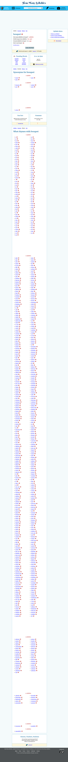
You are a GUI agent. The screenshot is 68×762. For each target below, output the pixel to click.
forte (16, 379)
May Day (17, 457)
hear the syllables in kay (18, 183)
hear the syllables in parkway (20, 496)
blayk (16, 142)
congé (32, 324)
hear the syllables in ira (33, 424)
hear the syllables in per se (19, 505)
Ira (31, 424)
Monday (17, 468)
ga (31, 170)
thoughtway (18, 586)
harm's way (33, 407)
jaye (16, 181)
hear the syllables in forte (18, 380)
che (16, 150)
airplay (32, 261)
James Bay (17, 429)
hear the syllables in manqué (20, 452)
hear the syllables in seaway (19, 550)
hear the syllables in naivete (19, 701)
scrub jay (33, 547)
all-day (17, 265)
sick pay (33, 557)
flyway (32, 370)
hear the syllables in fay (33, 163)
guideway (33, 402)
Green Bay (33, 400)
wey (32, 229)
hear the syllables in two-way (20, 599)
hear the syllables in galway (35, 391)
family (16, 64)
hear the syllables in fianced (19, 363)
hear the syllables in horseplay (21, 419)
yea (32, 233)
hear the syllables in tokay (35, 590)
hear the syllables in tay (18, 224)
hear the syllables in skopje (35, 559)
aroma (16, 110)
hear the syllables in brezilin (35, 641)
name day (17, 472)
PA (31, 196)
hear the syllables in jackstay (35, 428)
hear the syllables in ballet (34, 278)
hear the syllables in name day (20, 472)
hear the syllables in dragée (19, 352)
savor (32, 86)
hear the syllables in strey (34, 220)
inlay (32, 422)
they (32, 223)
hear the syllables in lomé (19, 441)
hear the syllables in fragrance (20, 85)
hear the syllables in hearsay (20, 411)
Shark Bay (33, 551)
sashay (16, 544)
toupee (32, 594)
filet (16, 365)
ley (31, 187)
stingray (33, 575)
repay (32, 527)
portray (33, 514)
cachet (32, 307)
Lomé (16, 440)
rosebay (17, 536)
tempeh (33, 584)
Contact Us (34, 51)
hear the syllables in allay (34, 265)
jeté (16, 431)
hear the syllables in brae (18, 144)
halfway (17, 405)
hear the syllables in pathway (20, 502)
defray (32, 339)
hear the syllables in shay (34, 213)
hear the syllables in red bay (19, 526)
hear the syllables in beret (18, 286)
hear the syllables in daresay (20, 337)
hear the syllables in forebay (20, 376)
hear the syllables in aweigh (35, 276)
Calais (16, 644)
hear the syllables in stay (34, 218)
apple (16, 61)
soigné (16, 564)
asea (32, 271)
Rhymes (23, 30)
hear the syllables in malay (35, 446)
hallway (33, 405)
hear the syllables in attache (19, 641)
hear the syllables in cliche (34, 323)
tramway (33, 595)
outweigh (17, 492)
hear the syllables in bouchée (20, 297)
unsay (16, 601)
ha (31, 174)
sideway (17, 558)
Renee (16, 527)
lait (16, 185)
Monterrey (17, 663)
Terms (24, 750)
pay (32, 198)
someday (17, 566)
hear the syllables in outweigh (20, 492)
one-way (17, 486)
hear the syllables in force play (36, 374)
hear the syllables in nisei (18, 476)
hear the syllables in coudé (34, 328)
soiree (32, 564)
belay (32, 282)
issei (32, 426)
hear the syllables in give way (36, 396)
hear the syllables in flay (33, 167)
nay (32, 192)
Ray (16, 209)
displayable (18, 699)
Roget (16, 533)
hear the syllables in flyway (35, 371)
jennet (32, 429)
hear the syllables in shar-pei (20, 551)
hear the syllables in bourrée (20, 300)
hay (16, 175)
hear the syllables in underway (36, 671)
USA (16, 672)
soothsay (17, 568)
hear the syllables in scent (34, 78)
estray (16, 359)
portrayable (18, 703)
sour (24, 61)
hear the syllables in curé (34, 334)
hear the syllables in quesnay (36, 520)
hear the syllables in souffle (19, 570)
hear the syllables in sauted (35, 546)
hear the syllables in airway (19, 264)
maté (32, 455)
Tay (16, 223)
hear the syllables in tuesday (20, 598)
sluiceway (33, 562)
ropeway (17, 534)
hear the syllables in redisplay (20, 667)
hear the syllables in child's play (21, 321)
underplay (17, 670)
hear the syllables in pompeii (20, 514)
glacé (16, 398)
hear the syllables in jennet (35, 430)
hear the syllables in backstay (20, 278)
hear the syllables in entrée (35, 356)
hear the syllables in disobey (20, 650)
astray (16, 274)
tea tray (17, 584)
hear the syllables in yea (33, 233)
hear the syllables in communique (22, 647)
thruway (33, 586)
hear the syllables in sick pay (35, 557)
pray (32, 203)
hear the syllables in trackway (20, 596)
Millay (32, 462)
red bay (17, 525)
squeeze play (18, 573)
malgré (17, 448)
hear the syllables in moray (19, 470)
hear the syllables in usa (18, 672)
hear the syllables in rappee (35, 524)
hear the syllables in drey (34, 161)
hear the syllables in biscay (19, 291)
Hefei (16, 413)
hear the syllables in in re (18, 422)
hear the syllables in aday (18, 260)
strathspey (33, 577)
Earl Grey (33, 354)
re (31, 209)
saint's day (33, 540)
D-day (32, 335)
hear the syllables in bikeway (20, 289)
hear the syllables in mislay (35, 465)
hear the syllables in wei (33, 227)
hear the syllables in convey (19, 326)
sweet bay (17, 582)
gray (32, 172)
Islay (16, 426)
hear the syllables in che (18, 150)
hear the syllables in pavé (34, 502)
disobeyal (33, 697)
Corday (32, 326)
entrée (32, 355)
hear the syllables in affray (34, 260)
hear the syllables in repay (34, 527)
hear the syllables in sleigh (19, 216)
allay (32, 265)
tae (32, 222)
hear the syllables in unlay (34, 599)
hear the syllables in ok (17, 481)
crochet (17, 331)
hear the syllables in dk (33, 159)
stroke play (17, 579)
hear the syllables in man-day (36, 448)
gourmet (17, 400)
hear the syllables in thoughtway (22, 586)
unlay (32, 599)
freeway (33, 387)
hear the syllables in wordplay (20, 614)
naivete (17, 701)
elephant (16, 60)
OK (31, 479)
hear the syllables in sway (18, 222)
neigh (16, 194)
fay (32, 163)
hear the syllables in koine (19, 435)
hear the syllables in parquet (20, 498)
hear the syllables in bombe (35, 143)
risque (16, 531)
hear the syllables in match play (21, 455)
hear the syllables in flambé (19, 369)
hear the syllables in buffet (35, 304)
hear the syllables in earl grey (36, 354)
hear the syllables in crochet (19, 332)
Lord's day (33, 440)
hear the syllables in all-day (19, 265)
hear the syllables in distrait (19, 345)
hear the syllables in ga (33, 170)
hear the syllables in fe (33, 165)
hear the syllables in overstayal (37, 701)
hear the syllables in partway (35, 498)
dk (31, 159)
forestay (17, 378)
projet (32, 516)
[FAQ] (38, 123)
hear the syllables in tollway (19, 592)
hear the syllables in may (18, 191)
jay (31, 179)
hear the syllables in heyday (19, 415)
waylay (17, 608)
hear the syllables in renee (19, 527)
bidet (32, 287)
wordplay (17, 614)
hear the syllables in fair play (20, 361)
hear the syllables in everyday (20, 652)
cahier (32, 311)
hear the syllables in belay (34, 282)
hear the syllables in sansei (35, 542)
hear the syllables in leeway (19, 439)
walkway (33, 606)
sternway (17, 575)
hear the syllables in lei (17, 187)
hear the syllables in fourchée (36, 383)
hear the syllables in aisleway (20, 639)
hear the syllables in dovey (19, 350)
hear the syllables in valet (18, 603)
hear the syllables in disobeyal (36, 697)
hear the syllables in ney (33, 194)
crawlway (33, 330)
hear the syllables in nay (33, 192)
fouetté (33, 379)
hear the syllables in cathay (19, 315)
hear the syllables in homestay (21, 658)
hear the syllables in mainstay (36, 444)
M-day (32, 442)
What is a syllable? (55, 33)
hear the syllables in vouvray (20, 607)
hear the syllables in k (32, 181)
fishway (33, 367)
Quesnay (33, 520)
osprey (32, 486)
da (15, 153)
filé (32, 363)
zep (16, 235)
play (16, 203)
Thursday (17, 588)
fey (16, 166)
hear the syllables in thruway (36, 586)
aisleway (17, 639)
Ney (32, 194)
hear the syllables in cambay (35, 313)
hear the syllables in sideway (20, 559)
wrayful (17, 616)
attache (17, 641)
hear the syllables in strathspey (37, 577)
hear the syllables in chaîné (19, 317)
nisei (16, 475)
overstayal (33, 701)
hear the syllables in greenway (20, 402)
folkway (17, 372)
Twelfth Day (34, 597)
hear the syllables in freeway (35, 387)
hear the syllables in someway (36, 566)
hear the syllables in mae (34, 189)
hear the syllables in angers (35, 267)
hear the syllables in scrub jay (36, 548)
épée (16, 357)
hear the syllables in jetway (35, 431)
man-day (33, 448)
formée (32, 378)
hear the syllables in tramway (36, 596)
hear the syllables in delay (18, 341)
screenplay (17, 547)
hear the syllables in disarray (35, 648)
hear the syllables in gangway (36, 393)
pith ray (17, 510)
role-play (33, 533)
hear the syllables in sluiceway (36, 562)
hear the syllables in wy (33, 616)
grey (16, 174)
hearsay (17, 411)
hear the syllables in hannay (20, 407)
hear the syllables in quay (34, 207)
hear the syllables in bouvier (20, 302)
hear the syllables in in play (35, 420)
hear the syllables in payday (19, 503)
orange (23, 60)
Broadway (17, 304)
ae (31, 137)
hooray (32, 416)
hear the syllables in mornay (35, 470)
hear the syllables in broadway (21, 304)
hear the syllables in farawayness (37, 699)
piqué (16, 509)
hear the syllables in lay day (35, 437)
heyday (17, 415)
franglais (33, 385)
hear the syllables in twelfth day (37, 598)
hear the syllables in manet (35, 450)
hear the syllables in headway (36, 409)
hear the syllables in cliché (19, 323)
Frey (32, 168)
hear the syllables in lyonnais (20, 661)
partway (33, 498)
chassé (32, 319)
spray (16, 79)
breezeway (33, 302)
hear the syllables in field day (20, 656)
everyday (17, 652)
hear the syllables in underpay (36, 669)
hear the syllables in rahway (35, 522)
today (16, 590)
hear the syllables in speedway (21, 572)
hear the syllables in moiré (34, 467)
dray (16, 161)
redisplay (17, 666)
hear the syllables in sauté (18, 546)
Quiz (26, 30)
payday (17, 503)
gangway (33, 392)
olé (16, 485)
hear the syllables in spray (18, 80)
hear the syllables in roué (18, 538)
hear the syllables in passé (19, 500)
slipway (17, 562)
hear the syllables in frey (34, 168)
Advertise (33, 750)
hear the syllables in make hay (20, 446)
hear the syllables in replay (19, 529)
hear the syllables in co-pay (19, 324)
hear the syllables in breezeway (37, 302)
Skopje (32, 558)
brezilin (33, 641)
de (31, 157)
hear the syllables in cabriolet (20, 695)
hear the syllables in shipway (36, 553)
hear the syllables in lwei (18, 189)
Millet (16, 464)
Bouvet (32, 300)
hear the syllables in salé (18, 542)
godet (32, 398)
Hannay (17, 407)
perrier (32, 665)
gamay (16, 392)
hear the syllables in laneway (36, 659)
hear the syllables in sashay (19, 544)
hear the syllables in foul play (20, 382)
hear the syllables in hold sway (21, 417)
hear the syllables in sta (17, 218)
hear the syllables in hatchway (20, 409)
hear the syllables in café (18, 310)
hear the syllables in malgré (19, 448)
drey (32, 161)
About (16, 750)
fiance (32, 654)
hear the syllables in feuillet (20, 654)
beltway (17, 283)
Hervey (32, 413)
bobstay (33, 293)
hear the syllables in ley (33, 187)
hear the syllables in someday (20, 566)
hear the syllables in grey (18, 174)
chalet (32, 317)
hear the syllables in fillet (34, 365)
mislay (32, 464)
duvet (16, 354)
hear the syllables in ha (33, 174)
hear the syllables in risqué (35, 529)
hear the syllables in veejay (35, 603)
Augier (32, 274)
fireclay (17, 367)
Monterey (33, 661)
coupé (16, 330)
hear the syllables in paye (18, 200)
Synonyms (19, 30)
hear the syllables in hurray (19, 420)
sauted (32, 546)
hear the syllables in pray (34, 203)
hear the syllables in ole (17, 196)
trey (32, 225)
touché (17, 594)
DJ (31, 344)
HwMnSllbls (34, 3)
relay (32, 525)
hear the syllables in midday (19, 461)
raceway (17, 522)
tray (16, 225)
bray (32, 144)
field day (17, 655)
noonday (33, 475)
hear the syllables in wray (34, 231)
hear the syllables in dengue (35, 341)
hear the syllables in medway (20, 459)
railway (17, 523)
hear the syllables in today (19, 590)
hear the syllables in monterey (36, 661)
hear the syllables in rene (18, 211)
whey (16, 231)
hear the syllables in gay (18, 172)
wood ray (33, 612)
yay (16, 233)
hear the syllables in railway (19, 524)
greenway (17, 402)
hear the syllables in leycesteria (21, 726)
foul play (17, 381)
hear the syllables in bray (34, 144)
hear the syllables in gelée (34, 395)
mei (32, 190)
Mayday (33, 457)
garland (33, 85)
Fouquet (33, 381)
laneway (33, 659)
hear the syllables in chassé (35, 319)
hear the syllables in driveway (36, 352)
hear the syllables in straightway (22, 577)
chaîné (16, 317)
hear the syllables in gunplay (20, 404)
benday (32, 283)
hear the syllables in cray (18, 152)
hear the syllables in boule (19, 299)
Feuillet (17, 654)
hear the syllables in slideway (36, 561)
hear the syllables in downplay (36, 350)
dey (16, 159)
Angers (32, 267)
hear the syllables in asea (34, 271)
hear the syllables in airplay (35, 262)
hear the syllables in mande (19, 450)
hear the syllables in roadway (36, 531)
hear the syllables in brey (34, 146)
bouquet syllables (22, 34)
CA (16, 307)
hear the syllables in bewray (19, 287)
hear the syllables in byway (35, 306)
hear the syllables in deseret (19, 648)
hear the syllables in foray (18, 374)
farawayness (34, 699)
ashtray (17, 272)
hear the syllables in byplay (19, 306)
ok (15, 481)
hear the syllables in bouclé (35, 297)
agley (16, 261)
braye (16, 146)
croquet (33, 331)
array (16, 271)
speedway (17, 571)
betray (32, 285)
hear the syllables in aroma (19, 110)
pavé (32, 501)
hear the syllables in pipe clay (36, 507)
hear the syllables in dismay (19, 343)
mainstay (33, 444)
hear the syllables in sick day (20, 557)
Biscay (16, 291)
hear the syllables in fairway (35, 361)
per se (16, 505)
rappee (32, 523)
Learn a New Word (30, 47)
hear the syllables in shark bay (36, 551)
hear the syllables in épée (18, 358)
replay (16, 529)
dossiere (33, 348)
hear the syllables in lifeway (35, 439)
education (24, 64)
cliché (16, 322)
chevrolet (33, 644)
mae (32, 188)
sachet (16, 540)
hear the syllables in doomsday (37, 347)
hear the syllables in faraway (35, 652)
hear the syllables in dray (18, 161)
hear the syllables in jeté (18, 431)
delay (16, 341)
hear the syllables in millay (35, 463)
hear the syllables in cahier (35, 311)
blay (32, 140)
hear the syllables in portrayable (21, 703)
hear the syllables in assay (34, 273)
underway (33, 670)
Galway (32, 391)
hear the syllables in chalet (35, 317)
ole (16, 196)
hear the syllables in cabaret (19, 643)
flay (32, 166)
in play (32, 420)
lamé (16, 437)
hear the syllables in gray (34, 172)
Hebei (32, 411)
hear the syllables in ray (18, 209)
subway (33, 579)
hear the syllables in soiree (35, 564)
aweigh (32, 276)
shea (16, 214)
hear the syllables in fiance (34, 654)
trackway (17, 595)
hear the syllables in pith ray (20, 511)
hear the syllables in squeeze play (22, 574)
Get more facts (20, 123)
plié (32, 510)
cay (32, 148)
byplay (16, 306)
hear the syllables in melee (35, 459)
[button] (41, 8)
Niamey (33, 474)
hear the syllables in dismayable (21, 697)
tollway (17, 592)
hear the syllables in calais (19, 645)
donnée (17, 346)
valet (16, 603)
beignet (17, 282)
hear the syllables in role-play (36, 533)
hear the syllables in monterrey (21, 663)
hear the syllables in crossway (20, 334)
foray (16, 374)
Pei (32, 199)
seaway (17, 549)
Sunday (17, 581)
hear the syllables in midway (20, 463)
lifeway (33, 438)
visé (32, 605)
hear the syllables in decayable (36, 695)
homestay (17, 657)
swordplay (33, 582)
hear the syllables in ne (17, 474)
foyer (16, 385)
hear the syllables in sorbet (35, 568)
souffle (17, 570)
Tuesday (17, 597)
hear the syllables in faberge (35, 359)
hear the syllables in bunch (19, 78)
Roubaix (33, 536)
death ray (33, 646)
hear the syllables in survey (35, 581)
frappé (16, 387)
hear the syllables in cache (19, 148)
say (32, 211)
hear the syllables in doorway (20, 348)
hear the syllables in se (17, 213)
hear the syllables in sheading (20, 553)
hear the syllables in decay (34, 337)
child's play (18, 320)
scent (32, 77)
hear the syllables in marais (35, 452)
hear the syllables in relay (34, 526)
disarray (33, 648)
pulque (17, 518)
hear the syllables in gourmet (20, 400)
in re (16, 422)
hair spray (33, 403)
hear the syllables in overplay (36, 663)
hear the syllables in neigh (19, 194)
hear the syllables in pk (17, 202)
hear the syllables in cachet (35, 308)
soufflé (32, 570)
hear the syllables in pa (33, 196)
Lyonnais (17, 661)
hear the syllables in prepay (19, 516)
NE (16, 474)
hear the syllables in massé (35, 454)
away (16, 276)
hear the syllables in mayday (35, 457)
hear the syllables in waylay (19, 609)
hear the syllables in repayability (22, 731)
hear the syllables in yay (18, 233)
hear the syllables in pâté (34, 500)
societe (17, 668)
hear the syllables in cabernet (36, 643)
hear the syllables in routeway (36, 667)
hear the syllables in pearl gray (36, 503)
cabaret (17, 642)
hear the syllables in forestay (20, 378)
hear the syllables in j (16, 179)
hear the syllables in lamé (18, 437)
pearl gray (33, 503)
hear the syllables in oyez (34, 492)
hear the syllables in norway (20, 478)
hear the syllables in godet (34, 398)
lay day (32, 437)
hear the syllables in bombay (20, 295)
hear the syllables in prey (18, 205)
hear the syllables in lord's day (37, 441)
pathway (17, 501)
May (16, 190)
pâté (32, 499)
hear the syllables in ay (17, 139)
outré (16, 490)
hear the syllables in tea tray (19, 585)
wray (32, 231)
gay (16, 172)
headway (33, 409)
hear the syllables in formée (35, 378)
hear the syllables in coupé (19, 330)
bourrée (17, 300)
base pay (17, 280)
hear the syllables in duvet (19, 354)
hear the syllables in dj (33, 345)
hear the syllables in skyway (19, 561)
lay (31, 185)
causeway (33, 315)
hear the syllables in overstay (20, 665)
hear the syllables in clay (34, 150)
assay (32, 272)
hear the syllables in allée (18, 267)
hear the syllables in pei (33, 200)
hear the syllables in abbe (34, 258)
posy (16, 86)
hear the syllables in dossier (35, 650)
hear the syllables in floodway (20, 371)
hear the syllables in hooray (35, 417)
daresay (17, 337)
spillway (33, 571)
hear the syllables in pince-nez (21, 507)
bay (32, 139)
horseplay (17, 418)
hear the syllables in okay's (19, 483)
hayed (16, 177)
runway (33, 538)
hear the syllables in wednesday (37, 609)
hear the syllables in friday (19, 389)
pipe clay (33, 507)
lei (16, 187)
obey (16, 479)
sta (16, 218)
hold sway (17, 416)
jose (16, 433)
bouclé (32, 296)
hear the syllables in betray (35, 286)
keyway (33, 433)
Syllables (15, 68)
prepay (17, 516)
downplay (33, 350)
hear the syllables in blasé (18, 293)
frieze (16, 170)
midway (33, 461)
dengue (33, 341)
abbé (16, 258)
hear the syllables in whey (18, 231)
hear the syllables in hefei (19, 413)
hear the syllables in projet (34, 516)
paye (16, 199)
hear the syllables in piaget (35, 505)
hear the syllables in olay (34, 483)
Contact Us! (30, 744)
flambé (17, 368)
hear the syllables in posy (18, 87)
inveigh (17, 424)
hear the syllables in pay (33, 198)
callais (16, 313)
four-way (17, 383)
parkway (17, 496)
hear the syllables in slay (34, 215)
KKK (16, 659)
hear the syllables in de (33, 157)
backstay (17, 278)
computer (24, 62)
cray (16, 151)
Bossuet (33, 295)
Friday (16, 389)
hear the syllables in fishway (35, 367)
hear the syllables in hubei (35, 419)
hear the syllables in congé (34, 324)
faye (16, 164)
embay (16, 355)
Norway (17, 477)
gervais (17, 396)
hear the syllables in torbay (35, 592)
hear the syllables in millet (19, 465)
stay (32, 218)
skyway (17, 560)
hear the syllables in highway (36, 415)
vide (16, 605)
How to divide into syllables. (57, 37)
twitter (63, 752)
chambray (17, 319)
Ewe (16, 163)
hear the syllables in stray (18, 220)
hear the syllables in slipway (20, 562)
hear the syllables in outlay (35, 489)
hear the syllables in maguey (20, 444)
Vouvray (17, 606)
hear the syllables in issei (34, 426)
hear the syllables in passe (19, 198)
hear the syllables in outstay (35, 491)
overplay (33, 663)
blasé (16, 293)
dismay (17, 343)
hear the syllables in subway (35, 579)
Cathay (17, 315)
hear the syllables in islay (18, 426)
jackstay (33, 427)
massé (32, 453)
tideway (33, 588)
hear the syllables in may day (20, 457)
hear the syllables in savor (34, 87)
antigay (33, 639)
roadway (33, 531)
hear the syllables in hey (33, 178)
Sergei (32, 549)
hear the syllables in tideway (35, 588)
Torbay (32, 592)
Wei (32, 227)
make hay (17, 446)
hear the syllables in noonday (36, 476)
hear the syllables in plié (33, 511)
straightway (18, 577)
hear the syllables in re (33, 209)
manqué (17, 451)
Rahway (33, 522)
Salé (16, 542)
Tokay (32, 590)
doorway (17, 348)
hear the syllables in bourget (35, 299)
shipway (33, 553)
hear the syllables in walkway (36, 607)
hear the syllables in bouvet (35, 300)
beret (16, 285)
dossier (32, 650)
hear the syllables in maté (34, 455)
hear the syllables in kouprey (35, 435)
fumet (32, 389)
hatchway (17, 409)
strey (32, 220)
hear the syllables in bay (33, 139)
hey (32, 177)
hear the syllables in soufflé (35, 570)
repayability (18, 731)
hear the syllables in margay (19, 454)
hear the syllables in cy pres (19, 335)
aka (32, 263)
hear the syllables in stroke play (21, 579)
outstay (33, 490)
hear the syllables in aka (33, 264)
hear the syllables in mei (33, 191)
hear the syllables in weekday (20, 610)
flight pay (33, 368)
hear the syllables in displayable (21, 699)
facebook (61, 752)
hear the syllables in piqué (19, 509)
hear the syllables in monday (20, 468)
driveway (33, 352)
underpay (33, 668)
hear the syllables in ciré (33, 321)
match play (17, 455)
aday (16, 259)
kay (16, 183)
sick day (17, 557)
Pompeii (17, 514)
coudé (32, 328)
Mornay (33, 470)
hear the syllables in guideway (36, 402)
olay (32, 483)
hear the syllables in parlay (35, 496)
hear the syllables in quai (34, 205)
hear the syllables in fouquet (36, 382)
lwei (16, 188)
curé (32, 333)
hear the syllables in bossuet (35, 295)
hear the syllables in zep (18, 235)
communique (18, 646)
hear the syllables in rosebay (20, 537)
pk (15, 201)
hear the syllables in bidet (34, 287)
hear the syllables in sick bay (35, 555)
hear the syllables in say (33, 211)
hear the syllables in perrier (35, 665)
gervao (32, 655)
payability (33, 726)
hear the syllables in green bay (36, 400)
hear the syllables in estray (19, 359)
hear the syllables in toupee (35, 594)
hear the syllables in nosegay (36, 478)
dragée (17, 352)
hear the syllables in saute (34, 544)
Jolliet (32, 657)
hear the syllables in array (18, 271)
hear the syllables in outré (18, 491)
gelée (32, 394)
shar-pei (17, 551)
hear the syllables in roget (19, 533)
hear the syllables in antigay (35, 639)
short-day (17, 555)
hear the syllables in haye (34, 176)
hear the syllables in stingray (36, 575)
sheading (17, 553)
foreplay (33, 376)
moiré (32, 466)
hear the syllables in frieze (19, 170)
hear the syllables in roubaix (36, 537)
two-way (17, 599)
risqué (32, 529)
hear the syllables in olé (17, 485)
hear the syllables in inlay (34, 422)
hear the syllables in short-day (21, 555)
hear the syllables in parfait (35, 494)
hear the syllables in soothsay (20, 568)
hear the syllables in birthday (36, 289)
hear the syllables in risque (19, 531)
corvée (16, 328)
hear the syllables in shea (18, 215)
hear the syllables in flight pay (36, 369)
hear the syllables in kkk (18, 659)
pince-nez (17, 507)
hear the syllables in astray (19, 275)
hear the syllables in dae (18, 155)
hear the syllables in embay (19, 356)
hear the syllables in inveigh (19, 424)
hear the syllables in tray (18, 226)
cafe (32, 309)
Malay (32, 446)
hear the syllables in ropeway (20, 535)
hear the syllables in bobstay (35, 293)
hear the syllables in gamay (19, 393)
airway (16, 263)
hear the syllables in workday (36, 614)
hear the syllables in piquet (35, 509)
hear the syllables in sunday (19, 581)
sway (16, 222)
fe (31, 164)
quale (16, 207)
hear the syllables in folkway (20, 372)
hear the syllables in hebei (34, 411)
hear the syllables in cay (33, 148)
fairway (33, 361)
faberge (33, 359)
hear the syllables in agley (18, 262)
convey (17, 326)
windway (17, 612)
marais (32, 451)
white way (33, 610)
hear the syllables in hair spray (36, 404)
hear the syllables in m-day (35, 443)
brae (16, 144)
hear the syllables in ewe (18, 163)
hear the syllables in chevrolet (36, 645)
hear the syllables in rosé (34, 535)
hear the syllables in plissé (19, 513)
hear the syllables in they (34, 224)
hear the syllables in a (17, 137)
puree (32, 518)
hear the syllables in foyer (18, 385)
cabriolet (17, 695)
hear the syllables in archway (36, 269)
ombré (32, 485)
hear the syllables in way (18, 227)
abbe (32, 258)
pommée (33, 512)
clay (32, 150)
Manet (32, 450)
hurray (16, 420)
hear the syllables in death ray (36, 647)
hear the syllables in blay (34, 141)
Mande (17, 450)
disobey (17, 650)
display (32, 343)
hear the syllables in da (17, 154)
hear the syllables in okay (34, 481)
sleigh (16, 216)
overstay (17, 665)
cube (32, 151)
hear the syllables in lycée (18, 443)
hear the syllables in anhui (19, 269)
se (15, 212)
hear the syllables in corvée (19, 328)
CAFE (16, 311)
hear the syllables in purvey (19, 520)
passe (16, 198)
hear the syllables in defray (35, 339)
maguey (17, 444)
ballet (32, 278)
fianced (17, 363)
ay (15, 139)
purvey (17, 520)
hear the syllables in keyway (35, 433)
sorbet (32, 568)
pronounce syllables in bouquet (23, 43)
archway (33, 269)
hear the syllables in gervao (35, 656)
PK (31, 201)
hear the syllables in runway (35, 538)
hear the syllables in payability (36, 726)
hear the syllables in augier (35, 275)
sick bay (33, 555)
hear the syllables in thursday (20, 588)
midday (17, 461)
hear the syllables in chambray (21, 319)
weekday (17, 610)
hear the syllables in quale (19, 207)
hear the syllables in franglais (36, 385)
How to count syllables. (56, 35)
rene (16, 211)
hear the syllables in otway (19, 489)
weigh (16, 229)
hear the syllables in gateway (20, 395)
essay (32, 357)
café (16, 309)
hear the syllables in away (18, 276)
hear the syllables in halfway (20, 406)
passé (16, 499)
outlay (32, 488)
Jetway (32, 431)
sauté (16, 546)
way (16, 227)
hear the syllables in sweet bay (21, 583)
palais (16, 494)
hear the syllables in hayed (19, 178)
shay (32, 212)
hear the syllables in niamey (35, 474)
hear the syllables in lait (18, 185)
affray (32, 259)
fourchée (33, 383)
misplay (17, 466)
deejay (16, 339)
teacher (24, 58)
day (16, 157)
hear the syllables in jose (18, 433)
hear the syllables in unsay (19, 601)
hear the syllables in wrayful (20, 616)
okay (32, 481)
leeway (17, 438)
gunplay (17, 403)
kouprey (33, 435)
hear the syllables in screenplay (21, 548)
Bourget (33, 298)
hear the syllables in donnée (19, 347)
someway (33, 566)
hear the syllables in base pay (20, 280)
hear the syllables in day (18, 157)
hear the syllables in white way (36, 610)
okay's (16, 483)
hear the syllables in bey (18, 141)
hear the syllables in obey (18, 479)
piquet (32, 509)
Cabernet (33, 642)
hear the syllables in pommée (36, 513)
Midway (17, 462)
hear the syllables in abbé (18, 258)
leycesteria (17, 726)
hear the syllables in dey (18, 159)
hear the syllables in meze (18, 192)
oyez (32, 492)
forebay (17, 376)
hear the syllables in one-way (20, 487)
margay (17, 453)
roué (16, 538)
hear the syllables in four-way (20, 383)
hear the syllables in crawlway (36, 330)
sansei (32, 542)
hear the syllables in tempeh (35, 585)
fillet (32, 365)
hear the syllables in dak (33, 155)
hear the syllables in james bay (21, 430)
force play (33, 374)
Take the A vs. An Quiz (39, 64)
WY (32, 616)
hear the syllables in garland (35, 85)
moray (16, 470)
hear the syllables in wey (34, 229)
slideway (33, 560)
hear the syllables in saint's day (37, 540)
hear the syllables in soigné (19, 564)
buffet (32, 304)
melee (32, 459)
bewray (17, 287)
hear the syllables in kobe (34, 183)
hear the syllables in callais (19, 313)
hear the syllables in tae (33, 222)
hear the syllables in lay (33, 185)
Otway (16, 488)
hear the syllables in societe (19, 669)
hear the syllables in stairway (36, 574)
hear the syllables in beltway (20, 284)
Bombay (17, 295)
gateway (17, 394)
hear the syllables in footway (36, 372)
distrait (17, 344)
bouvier (17, 302)
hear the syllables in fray (18, 168)
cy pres (17, 335)
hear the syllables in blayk (18, 143)
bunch (16, 77)
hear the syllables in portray (35, 514)
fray (16, 168)
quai (32, 205)
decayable (33, 695)
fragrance (17, 85)
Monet (32, 468)
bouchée (17, 296)
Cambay (33, 313)
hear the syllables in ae (33, 137)
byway (32, 306)
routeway (33, 666)
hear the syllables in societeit (36, 703)
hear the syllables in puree (34, 518)
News (20, 750)
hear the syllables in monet (35, 468)
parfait (32, 494)
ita (16, 427)
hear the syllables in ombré (35, 485)
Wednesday (33, 608)
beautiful (16, 58)
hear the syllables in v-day (35, 601)
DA (31, 153)
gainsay (17, 391)
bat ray (32, 280)
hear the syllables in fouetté (35, 380)
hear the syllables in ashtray (19, 273)
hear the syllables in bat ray (35, 280)
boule (16, 298)
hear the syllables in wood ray (36, 612)
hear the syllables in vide (18, 605)
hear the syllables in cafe (18, 311)
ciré (32, 320)
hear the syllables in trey (34, 226)
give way (33, 396)
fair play (17, 361)
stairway (33, 573)
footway (33, 372)
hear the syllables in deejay (19, 339)
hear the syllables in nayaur (35, 472)
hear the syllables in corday (35, 326)
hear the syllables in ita (17, 428)
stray (16, 220)
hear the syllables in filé (33, 363)
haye (32, 175)
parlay (32, 496)
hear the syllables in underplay (21, 671)
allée (16, 267)
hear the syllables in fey (17, 167)
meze (16, 192)
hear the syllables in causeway (36, 315)
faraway (33, 652)
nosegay (33, 477)
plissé (16, 512)
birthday (33, 289)
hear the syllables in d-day (35, 335)
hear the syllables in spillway (36, 572)
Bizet (32, 291)
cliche (32, 322)
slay (32, 214)
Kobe (32, 183)
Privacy (28, 750)
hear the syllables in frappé (19, 387)
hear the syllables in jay (33, 179)
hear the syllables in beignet (20, 282)
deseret (17, 648)
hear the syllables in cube (34, 152)
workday (33, 614)
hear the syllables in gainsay (20, 391)
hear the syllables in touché (19, 594)
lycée (16, 442)
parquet (17, 498)
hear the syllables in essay (34, 358)
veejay (32, 603)
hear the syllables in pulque (19, 518)
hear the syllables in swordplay (37, 583)
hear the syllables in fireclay (19, 367)
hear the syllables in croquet (35, 332)
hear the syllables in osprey (35, 487)
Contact (38, 750)
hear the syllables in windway (20, 612)
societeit (33, 703)
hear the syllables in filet (18, 365)
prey (16, 205)
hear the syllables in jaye (18, 181)
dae (16, 155)
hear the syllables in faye (18, 165)
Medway (17, 459)
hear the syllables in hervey (35, 413)
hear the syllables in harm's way (37, 407)
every (16, 62)
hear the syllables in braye (19, 146)
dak (32, 155)
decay (32, 337)
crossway (17, 333)
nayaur (32, 472)
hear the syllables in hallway (35, 406)
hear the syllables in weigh (19, 229)
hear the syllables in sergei (35, 550)
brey (32, 146)
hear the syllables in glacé (18, 398)
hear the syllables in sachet (19, 540)
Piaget (32, 505)
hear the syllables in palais (19, 494)
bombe (32, 142)
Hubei (32, 418)
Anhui (16, 269)
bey (16, 140)
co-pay (17, 324)
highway (33, 415)
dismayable (18, 697)
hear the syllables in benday (35, 284)
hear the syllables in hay (18, 176)
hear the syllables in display (35, 343)
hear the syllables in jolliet (35, 658)
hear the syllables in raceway (20, 522)
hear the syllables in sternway (20, 575)
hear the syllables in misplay (20, 467)
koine (16, 435)
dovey (16, 350)
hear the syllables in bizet (34, 291)
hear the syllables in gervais (19, 396)
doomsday (33, 346)
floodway (17, 370)
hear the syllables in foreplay (36, 376)
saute (32, 544)
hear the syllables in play (18, 203)
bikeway (17, 289)
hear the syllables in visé (34, 605)
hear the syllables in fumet (35, 389)
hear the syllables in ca (17, 308)
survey (32, 581)
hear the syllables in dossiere (36, 348)
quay (32, 207)
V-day (32, 601)
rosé (32, 534)
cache (16, 148)
